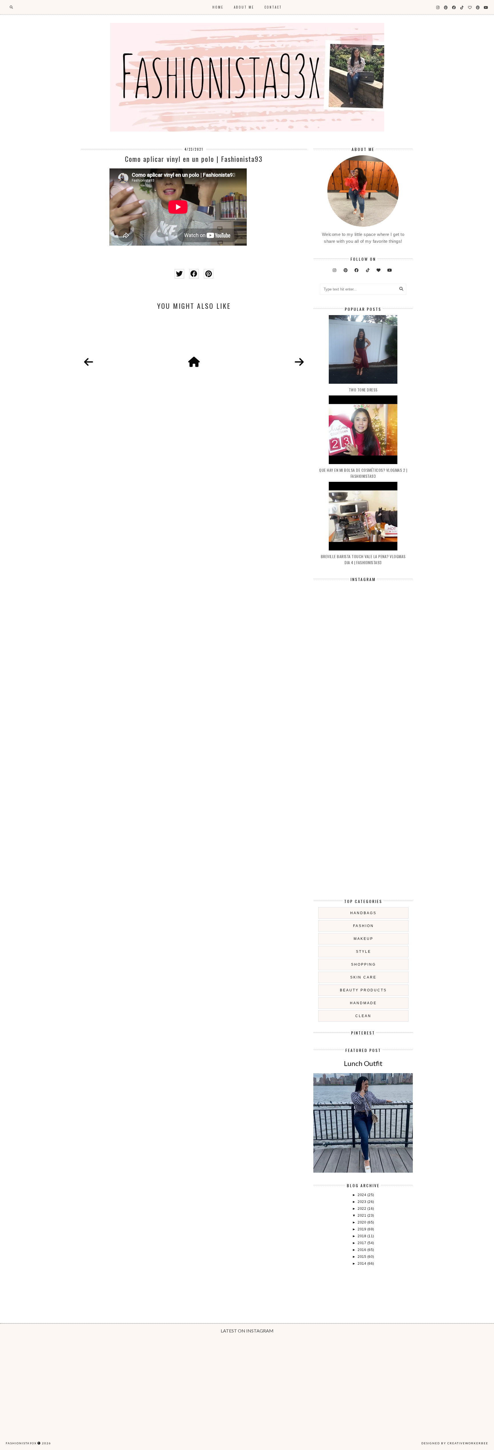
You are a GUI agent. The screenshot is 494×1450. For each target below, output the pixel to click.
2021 (362, 1216)
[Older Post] (299, 362)
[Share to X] (179, 273)
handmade (363, 1003)
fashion (363, 926)
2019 (362, 1229)
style (363, 952)
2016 (362, 1250)
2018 (362, 1236)
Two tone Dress (363, 390)
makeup (363, 939)
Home (218, 7)
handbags (363, 913)
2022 (362, 1209)
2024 (362, 1195)
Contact (273, 7)
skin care (363, 977)
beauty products (363, 990)
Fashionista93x (21, 1443)
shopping (363, 964)
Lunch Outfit (363, 1063)
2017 (362, 1243)
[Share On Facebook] (194, 273)
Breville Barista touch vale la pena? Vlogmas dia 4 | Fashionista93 (363, 559)
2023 (362, 1202)
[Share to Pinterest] (208, 273)
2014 (362, 1264)
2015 (362, 1257)
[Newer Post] (88, 362)
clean (363, 1016)
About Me (244, 7)
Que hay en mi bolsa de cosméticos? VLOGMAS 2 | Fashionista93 (363, 473)
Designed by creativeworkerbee (454, 1443)
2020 (362, 1222)
